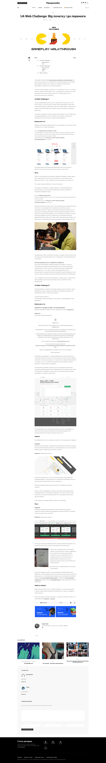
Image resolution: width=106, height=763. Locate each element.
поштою (53, 598)
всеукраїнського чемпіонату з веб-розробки (60, 80)
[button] (88, 7)
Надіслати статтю (39, 757)
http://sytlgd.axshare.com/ (63, 341)
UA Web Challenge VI (45, 66)
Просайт (19, 757)
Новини (40, 7)
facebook (46, 598)
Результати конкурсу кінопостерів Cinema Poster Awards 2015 (77, 662)
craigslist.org (70, 309)
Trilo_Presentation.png (40, 139)
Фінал (43, 63)
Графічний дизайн (24, 661)
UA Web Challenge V (45, 60)
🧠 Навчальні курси (57, 7)
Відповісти (23, 681)
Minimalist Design (55, 579)
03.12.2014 (50, 19)
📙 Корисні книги (68, 7)
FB (66, 625)
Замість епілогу (43, 72)
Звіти (53, 12)
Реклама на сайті (28, 757)
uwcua (37, 635)
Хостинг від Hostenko (51, 757)
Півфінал (44, 69)
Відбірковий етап (45, 62)
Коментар (23, 709)
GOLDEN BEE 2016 (28, 663)
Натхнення (46, 7)
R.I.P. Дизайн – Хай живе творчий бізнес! (53, 663)
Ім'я (22, 723)
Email (44, 723)
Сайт (64, 625)
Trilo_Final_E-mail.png (40, 202)
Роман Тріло (45, 19)
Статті (33, 7)
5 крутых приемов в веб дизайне (48, 578)
